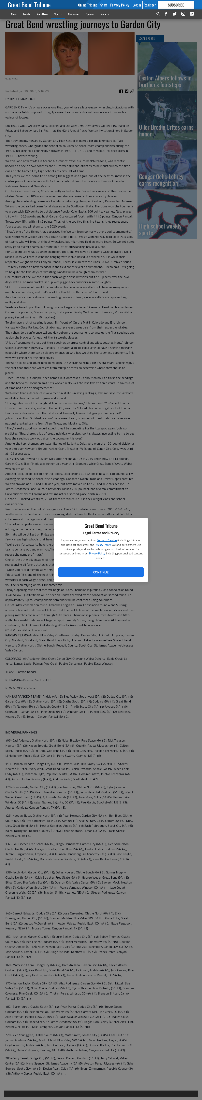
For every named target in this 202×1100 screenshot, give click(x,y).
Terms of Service (107, 540)
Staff (103, 4)
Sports (58, 14)
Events (26, 14)
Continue (100, 572)
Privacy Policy (103, 545)
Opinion (90, 14)
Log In (137, 4)
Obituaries (73, 14)
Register (150, 4)
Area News (42, 14)
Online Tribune (87, 4)
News (14, 14)
